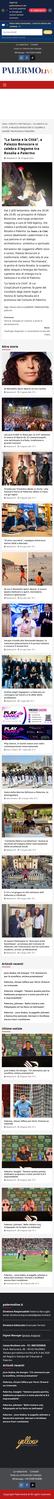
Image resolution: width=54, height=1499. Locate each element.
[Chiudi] (6, 10)
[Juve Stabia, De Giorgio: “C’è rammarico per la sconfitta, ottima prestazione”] (27, 1050)
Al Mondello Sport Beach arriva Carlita (25, 388)
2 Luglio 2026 (25, 701)
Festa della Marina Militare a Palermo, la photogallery (26, 793)
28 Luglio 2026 (25, 598)
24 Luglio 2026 (25, 649)
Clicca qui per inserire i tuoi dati (13, 37)
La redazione (22, 44)
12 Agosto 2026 (25, 392)
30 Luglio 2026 (25, 546)
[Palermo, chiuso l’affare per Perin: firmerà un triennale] (27, 1101)
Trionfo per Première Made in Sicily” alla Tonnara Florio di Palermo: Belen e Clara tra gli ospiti (26, 491)
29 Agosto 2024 (27, 158)
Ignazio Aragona (31, 1335)
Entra (47, 32)
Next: (27, 331)
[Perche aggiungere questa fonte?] (50, 10)
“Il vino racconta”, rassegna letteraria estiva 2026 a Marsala (24, 542)
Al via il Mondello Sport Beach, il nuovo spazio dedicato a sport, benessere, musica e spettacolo (25, 592)
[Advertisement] (27, 104)
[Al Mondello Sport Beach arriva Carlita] (27, 368)
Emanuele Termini (13, 1283)
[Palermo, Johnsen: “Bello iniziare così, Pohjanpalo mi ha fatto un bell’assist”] (27, 1204)
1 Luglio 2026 (26, 750)
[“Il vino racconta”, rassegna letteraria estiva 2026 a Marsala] (27, 520)
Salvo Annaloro (12, 798)
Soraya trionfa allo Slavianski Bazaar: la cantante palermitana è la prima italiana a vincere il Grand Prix (26, 643)
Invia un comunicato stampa (27, 48)
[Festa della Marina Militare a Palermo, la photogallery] (27, 772)
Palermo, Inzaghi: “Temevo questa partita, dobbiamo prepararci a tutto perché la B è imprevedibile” (27, 994)
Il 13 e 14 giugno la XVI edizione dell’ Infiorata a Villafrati (24, 894)
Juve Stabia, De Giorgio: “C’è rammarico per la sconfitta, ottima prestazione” (25, 974)
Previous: (23, 321)
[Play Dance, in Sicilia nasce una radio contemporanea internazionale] (27, 723)
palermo (8, 310)
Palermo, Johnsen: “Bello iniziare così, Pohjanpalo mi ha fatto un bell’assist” (24, 1005)
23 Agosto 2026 (25, 1230)
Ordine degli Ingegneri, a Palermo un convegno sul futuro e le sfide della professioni (24, 695)
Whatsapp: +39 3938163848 (28, 52)
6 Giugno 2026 (25, 898)
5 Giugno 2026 (25, 953)
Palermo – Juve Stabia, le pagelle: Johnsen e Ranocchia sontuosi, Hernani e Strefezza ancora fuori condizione (26, 1016)
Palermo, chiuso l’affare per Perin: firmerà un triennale (27, 983)
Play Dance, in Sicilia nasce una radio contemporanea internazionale (24, 745)
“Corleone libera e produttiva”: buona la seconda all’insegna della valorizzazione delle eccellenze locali (26, 843)
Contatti (34, 44)
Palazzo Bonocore (18, 307)
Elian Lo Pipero (12, 750)
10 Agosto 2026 (25, 498)
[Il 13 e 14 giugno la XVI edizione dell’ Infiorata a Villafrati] (27, 872)
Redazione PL (12, 158)
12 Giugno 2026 (27, 798)
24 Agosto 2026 (25, 1076)
